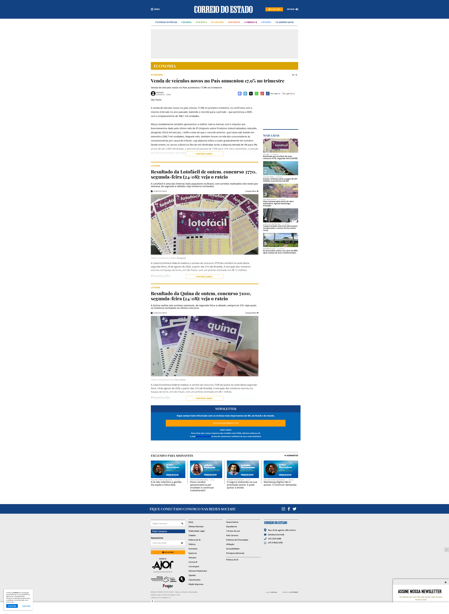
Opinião (266, 22)
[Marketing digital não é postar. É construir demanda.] (281, 469)
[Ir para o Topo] (446, 549)
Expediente (231, 526)
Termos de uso (233, 531)
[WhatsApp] (256, 93)
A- (297, 74)
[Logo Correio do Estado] (223, 9)
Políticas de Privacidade (237, 540)
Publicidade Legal (197, 531)
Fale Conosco (232, 535)
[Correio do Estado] (281, 522)
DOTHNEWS (294, 592)
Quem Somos (232, 522)
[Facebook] (239, 93)
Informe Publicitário (198, 571)
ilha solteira (272, 177)
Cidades (186, 22)
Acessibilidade (232, 549)
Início (191, 522)
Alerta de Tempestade (276, 224)
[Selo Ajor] (168, 565)
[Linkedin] (245, 93)
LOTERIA (270, 154)
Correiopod (194, 566)
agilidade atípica (274, 199)
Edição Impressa (196, 584)
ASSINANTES (292, 455)
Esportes (234, 22)
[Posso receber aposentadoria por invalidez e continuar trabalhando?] (206, 469)
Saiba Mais (26, 606)
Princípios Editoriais (235, 553)
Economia (217, 22)
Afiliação (230, 544)
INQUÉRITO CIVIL (273, 249)
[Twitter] (294, 509)
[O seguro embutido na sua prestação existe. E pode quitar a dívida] (243, 469)
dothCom (274, 592)
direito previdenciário (202, 480)
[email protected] (203, 436)
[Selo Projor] (168, 582)
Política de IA (195, 540)
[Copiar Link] (267, 93)
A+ (293, 74)
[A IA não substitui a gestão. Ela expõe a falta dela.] (168, 469)
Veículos (192, 558)
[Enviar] (181, 543)
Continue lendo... (205, 154)
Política (201, 22)
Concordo (12, 606)
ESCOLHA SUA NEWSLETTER (225, 423)
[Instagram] (262, 93)
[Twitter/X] (251, 93)
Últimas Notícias (166, 22)
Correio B (250, 22)
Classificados (285, 22)
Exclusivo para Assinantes (165, 480)
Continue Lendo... (205, 276)
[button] (251, 191)
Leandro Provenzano (239, 480)
